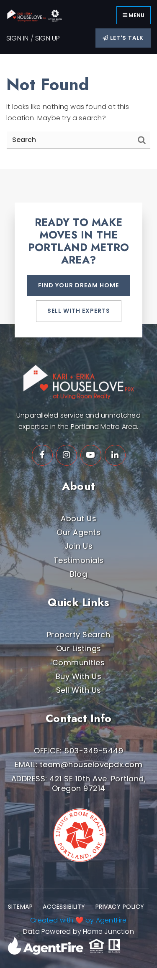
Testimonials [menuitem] (79, 560)
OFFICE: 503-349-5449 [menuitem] (78, 750)
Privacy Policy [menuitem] (119, 906)
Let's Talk (126, 38)
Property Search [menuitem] (79, 634)
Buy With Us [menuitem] (79, 676)
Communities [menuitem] (78, 662)
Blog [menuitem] (78, 574)
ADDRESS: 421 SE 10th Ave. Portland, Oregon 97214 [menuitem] (78, 783)
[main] (78, 111)
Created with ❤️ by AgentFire (78, 920)
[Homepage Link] (37, 15)
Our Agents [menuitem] (78, 532)
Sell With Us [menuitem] (78, 690)
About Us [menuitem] (78, 518)
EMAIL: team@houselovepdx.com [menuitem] (78, 764)
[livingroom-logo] (78, 832)
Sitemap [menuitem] (20, 906)
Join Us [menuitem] (78, 546)
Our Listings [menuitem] (78, 648)
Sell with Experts (78, 311)
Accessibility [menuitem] (64, 906)
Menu (135, 15)
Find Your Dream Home (78, 285)
